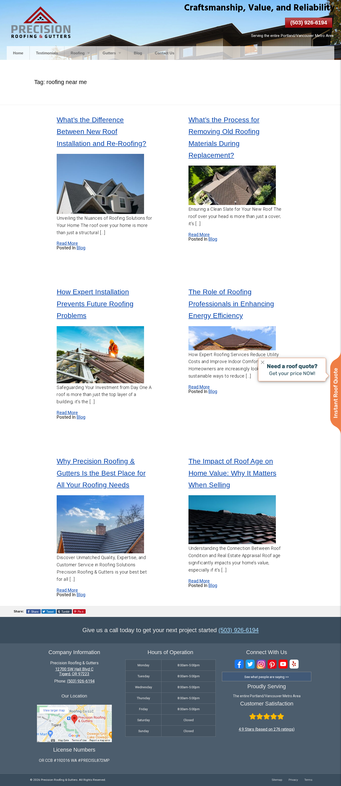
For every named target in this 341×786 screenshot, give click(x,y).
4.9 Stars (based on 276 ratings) (267, 729)
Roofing (78, 53)
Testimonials (47, 53)
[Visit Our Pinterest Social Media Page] (272, 664)
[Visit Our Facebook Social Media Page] (239, 664)
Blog (138, 53)
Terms (308, 780)
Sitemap (277, 780)
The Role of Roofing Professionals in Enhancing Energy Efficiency (231, 303)
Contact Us (164, 53)
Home (18, 53)
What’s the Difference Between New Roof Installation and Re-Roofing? (101, 131)
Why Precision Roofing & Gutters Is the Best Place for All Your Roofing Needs (101, 473)
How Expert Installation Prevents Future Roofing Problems (95, 303)
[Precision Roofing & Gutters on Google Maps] (74, 740)
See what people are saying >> (266, 677)
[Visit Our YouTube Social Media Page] (283, 664)
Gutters (109, 53)
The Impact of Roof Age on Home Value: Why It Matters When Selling (232, 473)
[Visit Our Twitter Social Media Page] (250, 664)
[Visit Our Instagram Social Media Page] (261, 664)
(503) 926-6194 (308, 22)
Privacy (293, 780)
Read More (67, 243)
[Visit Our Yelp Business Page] (294, 664)
